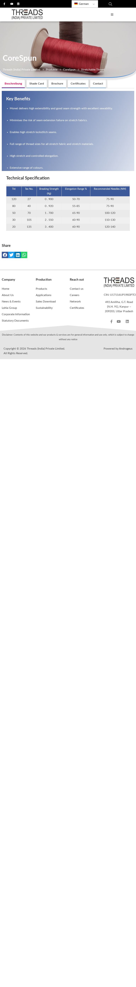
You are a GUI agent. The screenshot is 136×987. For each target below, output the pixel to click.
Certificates (78, 83)
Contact (98, 83)
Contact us (76, 288)
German (83, 3)
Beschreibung (13, 83)
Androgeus (125, 348)
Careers (74, 295)
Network (75, 301)
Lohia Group (9, 307)
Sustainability (44, 307)
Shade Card (36, 83)
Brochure (57, 83)
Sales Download (46, 301)
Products (41, 288)
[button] (5, 255)
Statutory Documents (15, 320)
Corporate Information (16, 314)
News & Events (11, 301)
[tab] (13, 84)
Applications (43, 295)
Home (5, 288)
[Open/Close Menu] (112, 15)
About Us (8, 295)
